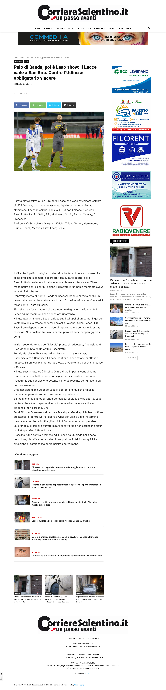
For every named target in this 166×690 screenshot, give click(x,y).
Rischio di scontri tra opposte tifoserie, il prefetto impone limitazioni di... (137, 333)
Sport (26, 61)
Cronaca (17, 593)
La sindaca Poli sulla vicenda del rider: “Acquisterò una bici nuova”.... (138, 346)
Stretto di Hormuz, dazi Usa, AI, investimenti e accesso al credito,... (138, 307)
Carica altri (130, 358)
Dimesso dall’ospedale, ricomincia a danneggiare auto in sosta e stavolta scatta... (131, 283)
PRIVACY (88, 673)
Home (16, 58)
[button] (149, 28)
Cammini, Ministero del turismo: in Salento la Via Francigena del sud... (138, 320)
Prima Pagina (25, 58)
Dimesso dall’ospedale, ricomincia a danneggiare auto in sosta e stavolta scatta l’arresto (27, 599)
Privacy (1, 677)
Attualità (79, 593)
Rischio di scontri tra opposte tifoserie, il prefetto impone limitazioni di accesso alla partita (57, 599)
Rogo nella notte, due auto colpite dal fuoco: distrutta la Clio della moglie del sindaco (90, 599)
